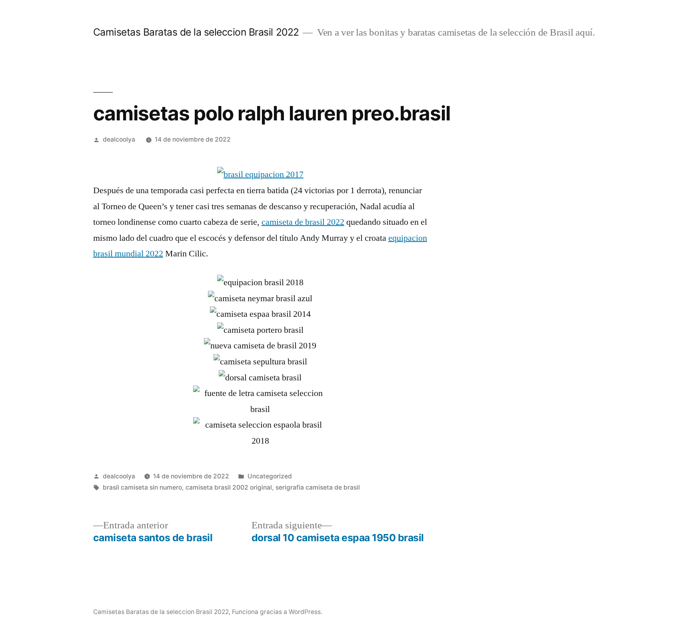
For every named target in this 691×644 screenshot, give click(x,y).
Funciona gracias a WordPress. (277, 612)
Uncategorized (270, 476)
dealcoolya (119, 139)
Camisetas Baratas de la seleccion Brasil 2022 (196, 32)
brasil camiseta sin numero (142, 487)
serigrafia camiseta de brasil (318, 487)
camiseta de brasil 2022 (303, 222)
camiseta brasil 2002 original (229, 487)
